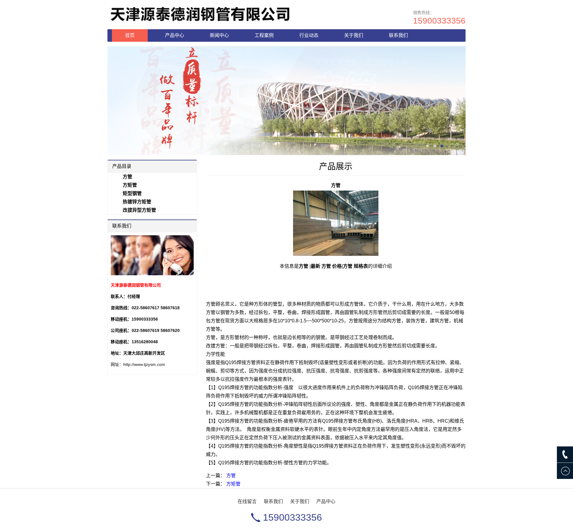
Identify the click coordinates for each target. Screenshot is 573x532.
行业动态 (308, 35)
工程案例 (264, 35)
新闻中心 (219, 35)
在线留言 (247, 501)
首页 (130, 35)
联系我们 (398, 35)
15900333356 (439, 20)
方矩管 (233, 483)
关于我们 (353, 35)
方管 (231, 475)
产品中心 (174, 35)
